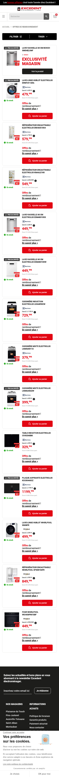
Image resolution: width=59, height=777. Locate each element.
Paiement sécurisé (38, 723)
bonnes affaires (14, 2)
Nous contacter (36, 727)
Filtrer (16, 36)
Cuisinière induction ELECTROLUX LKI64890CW (33, 302)
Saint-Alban (11, 723)
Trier (43, 36)
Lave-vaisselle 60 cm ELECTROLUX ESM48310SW (34, 260)
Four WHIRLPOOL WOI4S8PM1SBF (30, 613)
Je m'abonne (42, 691)
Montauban (11, 727)
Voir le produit (37, 71)
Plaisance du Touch (15, 711)
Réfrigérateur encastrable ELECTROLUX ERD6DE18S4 (36, 126)
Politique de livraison (39, 716)
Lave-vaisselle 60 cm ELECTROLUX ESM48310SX (34, 215)
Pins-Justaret (12, 715)
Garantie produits (37, 720)
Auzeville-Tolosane (15, 719)
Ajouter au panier (39, 116)
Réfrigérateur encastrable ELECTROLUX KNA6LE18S (36, 171)
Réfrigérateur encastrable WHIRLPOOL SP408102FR (36, 568)
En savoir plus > (30, 108)
